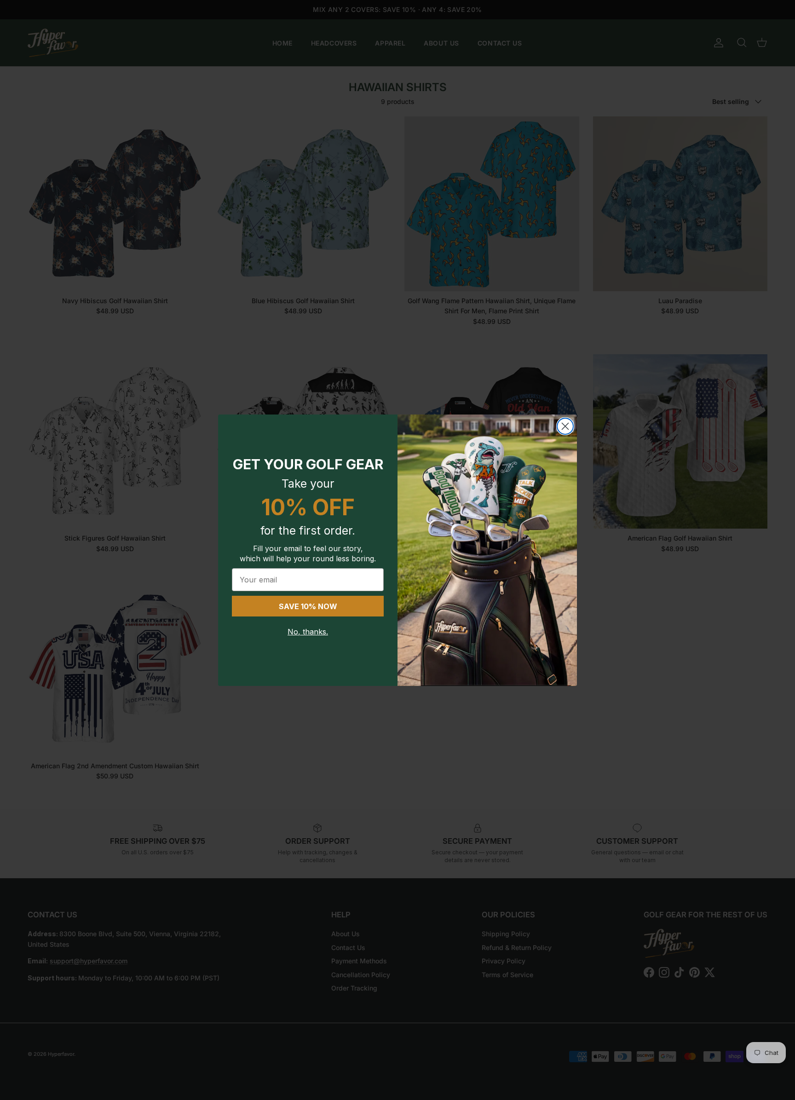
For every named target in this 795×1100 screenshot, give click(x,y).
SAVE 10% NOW (308, 606)
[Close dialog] (565, 426)
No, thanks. (308, 631)
